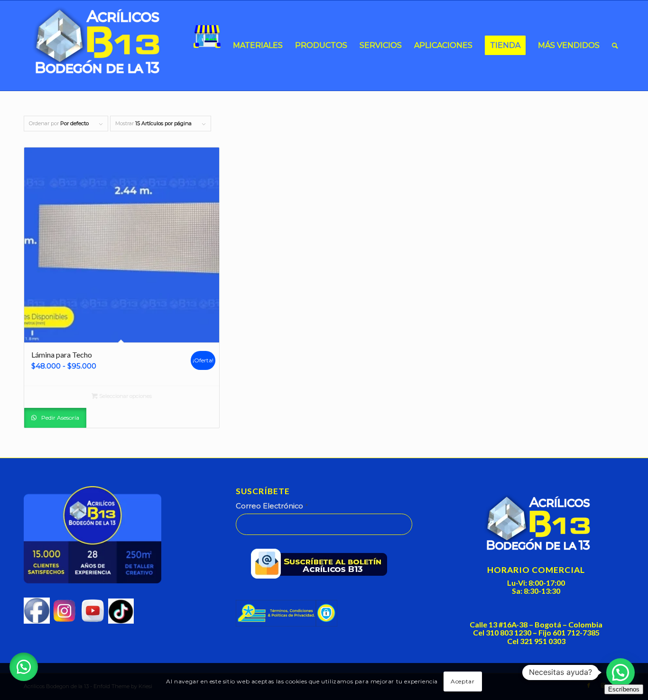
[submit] (322, 566)
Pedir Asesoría (59, 417)
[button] (23, 667)
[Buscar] (615, 45)
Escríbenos (623, 689)
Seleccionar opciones (125, 396)
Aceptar (462, 681)
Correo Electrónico (272, 506)
